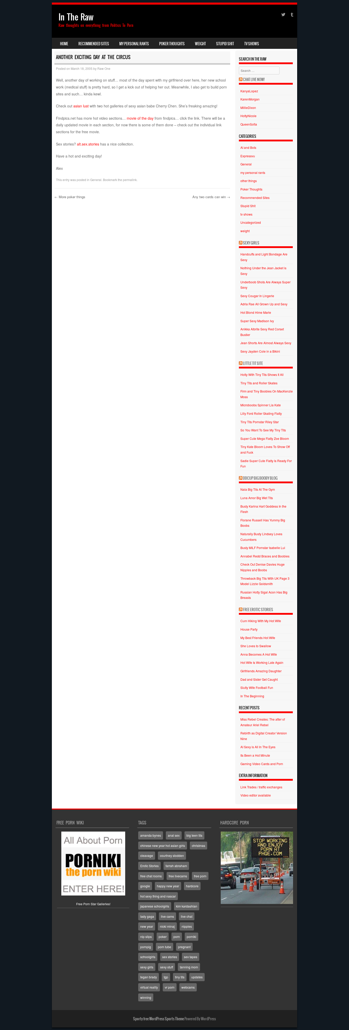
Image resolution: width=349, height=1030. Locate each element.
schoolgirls (147, 957)
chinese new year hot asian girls (162, 845)
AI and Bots (248, 147)
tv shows (251, 44)
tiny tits (179, 977)
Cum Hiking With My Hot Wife (260, 621)
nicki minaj (167, 926)
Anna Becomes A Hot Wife (258, 654)
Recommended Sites (93, 44)
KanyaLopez (249, 91)
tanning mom (189, 967)
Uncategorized (250, 222)
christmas (198, 845)
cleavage (146, 855)
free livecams (178, 876)
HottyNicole (248, 116)
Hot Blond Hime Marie (255, 312)
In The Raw (76, 17)
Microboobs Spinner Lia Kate (260, 405)
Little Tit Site (253, 363)
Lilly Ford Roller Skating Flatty (261, 413)
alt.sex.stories (88, 144)
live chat (186, 916)
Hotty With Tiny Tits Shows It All (262, 374)
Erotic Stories (149, 866)
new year (146, 926)
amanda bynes (150, 835)
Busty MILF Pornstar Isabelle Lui (262, 547)
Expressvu (247, 156)
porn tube (164, 947)
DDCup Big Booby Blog (260, 478)
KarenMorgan (250, 99)
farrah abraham (176, 866)
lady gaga (147, 916)
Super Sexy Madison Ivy (257, 321)
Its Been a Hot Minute (255, 755)
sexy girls (146, 967)
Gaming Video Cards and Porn (261, 764)
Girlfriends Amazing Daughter (261, 671)
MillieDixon (248, 107)
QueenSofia (248, 124)
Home (64, 44)
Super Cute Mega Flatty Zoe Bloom (264, 438)
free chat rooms (151, 876)
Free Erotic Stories (258, 609)
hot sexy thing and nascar (158, 896)
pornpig (145, 947)
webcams (188, 987)
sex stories (169, 957)
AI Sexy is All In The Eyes (257, 747)
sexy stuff (166, 967)
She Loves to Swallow (255, 646)
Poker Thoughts (172, 44)
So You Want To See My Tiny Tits (263, 430)
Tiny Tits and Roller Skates (258, 383)
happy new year (168, 886)
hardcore (192, 886)
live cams (167, 916)
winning (145, 997)
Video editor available (255, 795)
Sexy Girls (251, 243)
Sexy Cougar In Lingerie (257, 296)
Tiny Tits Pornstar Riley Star (259, 422)
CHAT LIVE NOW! (254, 79)
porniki (191, 936)
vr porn (170, 987)
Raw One (103, 68)
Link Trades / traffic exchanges (261, 787)
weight (200, 44)
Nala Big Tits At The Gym (257, 489)
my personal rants (134, 44)
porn (176, 936)
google (145, 886)
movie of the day (140, 118)
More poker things (69, 196)
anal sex (174, 835)
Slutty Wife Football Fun (256, 687)
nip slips (146, 936)
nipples (187, 926)
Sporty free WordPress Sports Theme (158, 1019)
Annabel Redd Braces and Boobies (264, 556)
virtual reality (149, 987)
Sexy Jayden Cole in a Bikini (260, 351)
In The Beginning (252, 696)
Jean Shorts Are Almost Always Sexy (265, 343)
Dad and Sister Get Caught (259, 679)
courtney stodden (172, 855)
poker (163, 936)
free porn (200, 876)
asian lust (81, 105)
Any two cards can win (211, 196)
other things (248, 180)
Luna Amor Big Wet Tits (256, 498)
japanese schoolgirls (154, 906)
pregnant (184, 947)
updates (197, 977)
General (95, 179)
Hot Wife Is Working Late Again (261, 662)
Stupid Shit (225, 44)
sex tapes (190, 957)
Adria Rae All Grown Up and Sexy (263, 304)
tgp (166, 977)
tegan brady (148, 977)
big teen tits (194, 835)
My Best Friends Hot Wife (257, 637)
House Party (249, 629)
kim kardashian (186, 906)
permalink (130, 179)
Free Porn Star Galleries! (93, 904)
